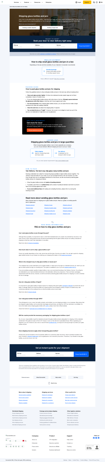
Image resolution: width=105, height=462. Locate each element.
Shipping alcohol (30, 205)
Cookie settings (84, 460)
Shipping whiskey (67, 211)
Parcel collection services (73, 422)
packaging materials (67, 285)
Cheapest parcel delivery (73, 424)
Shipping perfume (67, 208)
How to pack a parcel (23, 397)
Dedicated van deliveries (72, 415)
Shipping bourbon (30, 211)
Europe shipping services (18, 413)
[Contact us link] (93, 2)
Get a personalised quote (61, 160)
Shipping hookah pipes (50, 208)
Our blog (76, 377)
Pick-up (16, 45)
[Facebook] (93, 438)
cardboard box (53, 322)
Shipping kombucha (49, 211)
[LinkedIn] (98, 438)
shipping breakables (33, 243)
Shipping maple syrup (50, 213)
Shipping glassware (23, 400)
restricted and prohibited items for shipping (41, 308)
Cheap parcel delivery (70, 395)
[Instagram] (96, 438)
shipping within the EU (70, 267)
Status (69, 460)
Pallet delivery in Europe (72, 417)
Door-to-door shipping (70, 403)
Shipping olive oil (67, 205)
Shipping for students (47, 397)
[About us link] (96, 2)
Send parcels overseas (45, 424)
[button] (52, 46)
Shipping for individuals (47, 395)
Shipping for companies (47, 400)
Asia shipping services (17, 420)
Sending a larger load (52, 27)
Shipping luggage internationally (47, 417)
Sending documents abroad (46, 420)
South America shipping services (19, 417)
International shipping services (19, 424)
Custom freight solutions (72, 413)
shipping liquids (32, 292)
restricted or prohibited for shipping (48, 54)
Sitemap (65, 460)
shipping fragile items (32, 336)
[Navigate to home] (7, 2)
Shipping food (29, 213)
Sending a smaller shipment (29, 27)
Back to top (54, 383)
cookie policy (76, 460)
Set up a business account (35, 130)
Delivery (37, 45)
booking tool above (66, 255)
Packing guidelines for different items (48, 422)
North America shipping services (19, 415)
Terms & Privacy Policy (94, 460)
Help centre (58, 377)
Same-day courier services (71, 397)
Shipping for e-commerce (48, 403)
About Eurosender (40, 377)
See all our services (59, 79)
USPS (47, 306)
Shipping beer (29, 208)
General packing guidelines (25, 395)
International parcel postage (46, 415)
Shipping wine (66, 213)
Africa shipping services (17, 422)
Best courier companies (72, 420)
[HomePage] (19, 435)
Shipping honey (48, 205)
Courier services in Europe (46, 413)
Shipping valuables (23, 403)
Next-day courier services (71, 400)
